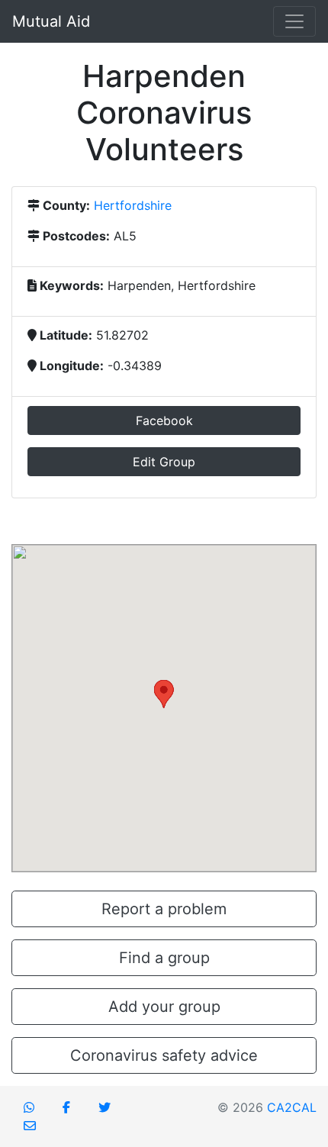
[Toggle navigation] (294, 21)
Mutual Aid (51, 21)
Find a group (164, 958)
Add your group (164, 1006)
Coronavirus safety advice (164, 1055)
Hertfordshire (133, 205)
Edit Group (164, 461)
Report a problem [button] (164, 909)
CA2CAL (292, 1107)
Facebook (164, 420)
